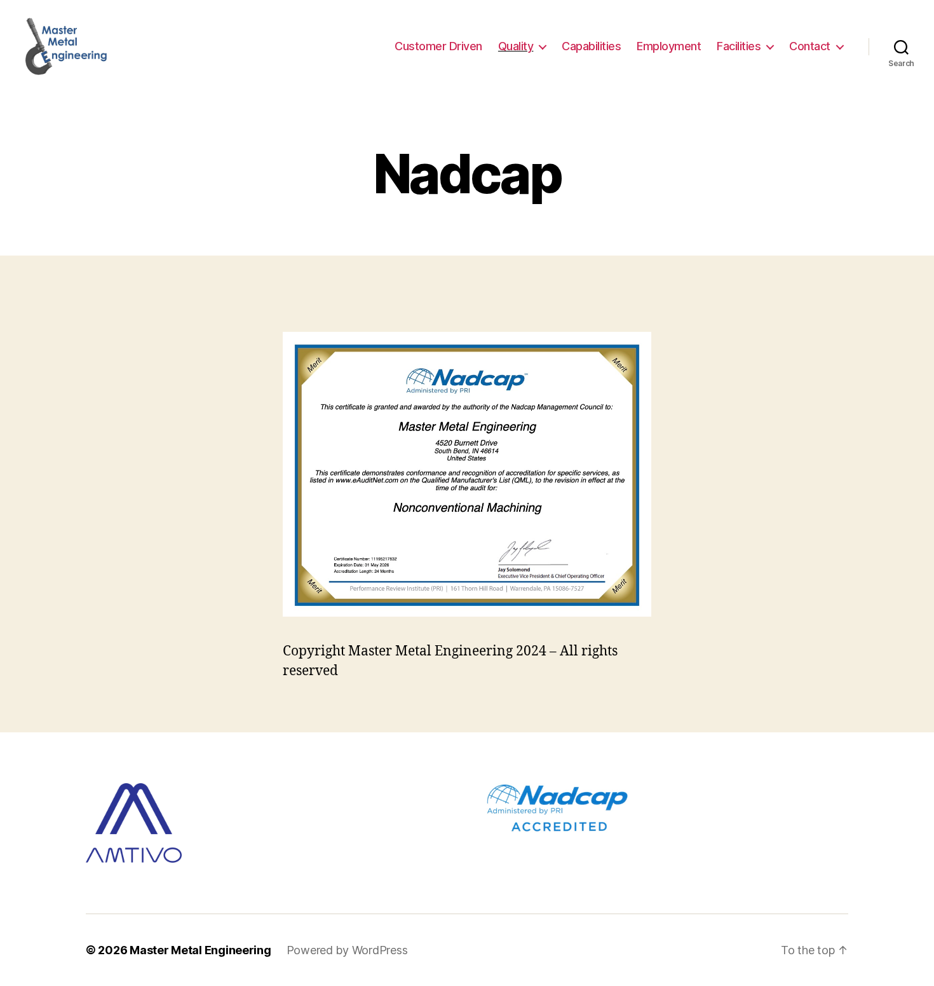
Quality (516, 46)
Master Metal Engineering (200, 950)
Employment (669, 46)
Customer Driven (438, 46)
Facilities (739, 46)
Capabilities (591, 46)
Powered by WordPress (347, 950)
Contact (809, 46)
